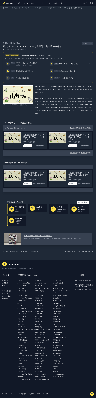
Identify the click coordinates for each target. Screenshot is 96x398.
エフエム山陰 (22, 342)
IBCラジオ (38, 285)
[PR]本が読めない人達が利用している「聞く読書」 (84, 286)
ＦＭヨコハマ (39, 306)
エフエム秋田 (22, 291)
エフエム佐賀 (39, 361)
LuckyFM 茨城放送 (59, 306)
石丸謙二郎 (8, 49)
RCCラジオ (21, 345)
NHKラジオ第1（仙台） (25, 298)
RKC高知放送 (39, 353)
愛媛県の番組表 (83, 202)
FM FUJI (38, 319)
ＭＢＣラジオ (39, 369)
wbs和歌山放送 (22, 340)
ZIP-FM (37, 324)
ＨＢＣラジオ (39, 280)
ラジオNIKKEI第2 (58, 374)
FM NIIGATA (57, 311)
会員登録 (5, 283)
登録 (91, 3)
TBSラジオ (38, 298)
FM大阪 (20, 334)
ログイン (86, 3)
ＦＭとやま (38, 314)
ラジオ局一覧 (6, 291)
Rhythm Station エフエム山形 (61, 292)
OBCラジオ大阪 (40, 332)
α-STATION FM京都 (59, 337)
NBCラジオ (56, 361)
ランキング (5, 293)
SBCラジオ (56, 319)
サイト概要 (23, 394)
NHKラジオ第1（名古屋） (43, 329)
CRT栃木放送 (22, 308)
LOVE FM (38, 358)
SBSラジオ (38, 327)
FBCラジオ (38, 316)
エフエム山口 (22, 348)
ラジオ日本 (38, 303)
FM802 (20, 280)
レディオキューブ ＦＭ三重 (26, 329)
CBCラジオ (38, 321)
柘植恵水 (19, 49)
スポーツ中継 (6, 296)
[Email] (92, 394)
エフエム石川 (22, 316)
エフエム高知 (57, 353)
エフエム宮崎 (22, 369)
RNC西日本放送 (23, 350)
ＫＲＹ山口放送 (58, 345)
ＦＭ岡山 (56, 342)
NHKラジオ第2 (40, 376)
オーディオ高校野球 (24, 379)
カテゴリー (5, 288)
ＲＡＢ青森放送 (58, 283)
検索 (3, 285)
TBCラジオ (21, 288)
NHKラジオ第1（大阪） (42, 340)
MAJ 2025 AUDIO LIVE (43, 379)
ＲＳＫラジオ (39, 342)
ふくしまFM (39, 295)
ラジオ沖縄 (38, 371)
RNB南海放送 (57, 350)
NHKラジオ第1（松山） (42, 355)
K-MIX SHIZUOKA (59, 327)
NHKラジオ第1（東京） (25, 311)
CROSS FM (57, 358)
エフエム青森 (22, 285)
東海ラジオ (56, 321)
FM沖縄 (55, 371)
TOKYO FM (57, 300)
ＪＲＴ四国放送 (40, 348)
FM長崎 (20, 363)
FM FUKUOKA (22, 361)
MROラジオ (57, 314)
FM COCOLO (57, 332)
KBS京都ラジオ (40, 337)
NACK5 (20, 306)
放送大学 (20, 376)
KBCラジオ (21, 358)
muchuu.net (13, 394)
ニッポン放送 (22, 300)
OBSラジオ (21, 366)
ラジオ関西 (56, 334)
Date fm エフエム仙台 (42, 288)
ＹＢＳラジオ (22, 319)
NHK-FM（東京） (58, 376)
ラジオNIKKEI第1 (40, 374)
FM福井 (55, 316)
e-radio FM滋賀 (23, 337)
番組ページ (27, 146)
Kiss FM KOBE (40, 334)
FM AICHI (56, 324)
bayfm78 (56, 303)
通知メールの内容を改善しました (84, 281)
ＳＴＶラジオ (57, 280)
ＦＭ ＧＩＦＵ (22, 327)
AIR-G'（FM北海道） (24, 283)
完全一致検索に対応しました (84, 289)
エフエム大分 (39, 366)
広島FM (37, 345)
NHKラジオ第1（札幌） (60, 295)
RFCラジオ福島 (23, 295)
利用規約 (32, 394)
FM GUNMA (57, 308)
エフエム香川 (39, 350)
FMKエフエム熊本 (59, 363)
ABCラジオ (56, 329)
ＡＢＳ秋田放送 (58, 288)
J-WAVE (20, 303)
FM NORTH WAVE (41, 283)
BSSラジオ (56, 340)
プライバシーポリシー (44, 394)
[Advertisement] (48, 24)
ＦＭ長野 (20, 321)
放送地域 (5, 299)
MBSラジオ (21, 332)
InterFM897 (39, 300)
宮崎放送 (56, 366)
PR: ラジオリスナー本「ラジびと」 (38, 236)
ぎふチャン (21, 324)
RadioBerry (39, 308)
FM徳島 (55, 348)
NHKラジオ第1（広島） (25, 355)
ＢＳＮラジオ (39, 311)
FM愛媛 (20, 353)
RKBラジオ (56, 355)
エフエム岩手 (57, 285)
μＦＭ (55, 369)
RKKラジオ (38, 363)
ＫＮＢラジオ (22, 314)
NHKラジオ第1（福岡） (25, 374)
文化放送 (56, 298)
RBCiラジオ (21, 371)
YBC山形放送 (39, 291)
